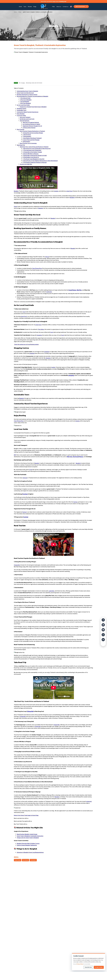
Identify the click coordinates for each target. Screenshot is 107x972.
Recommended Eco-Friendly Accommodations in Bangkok (32, 96)
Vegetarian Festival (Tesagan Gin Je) (32, 126)
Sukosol (47, 257)
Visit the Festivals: (24, 121)
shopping (39, 335)
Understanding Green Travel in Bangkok (27, 91)
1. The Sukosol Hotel (25, 98)
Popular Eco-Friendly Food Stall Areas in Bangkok (33, 107)
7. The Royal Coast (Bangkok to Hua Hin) (33, 159)
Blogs (20, 12)
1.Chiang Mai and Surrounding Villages (33, 133)
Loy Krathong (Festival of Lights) (31, 124)
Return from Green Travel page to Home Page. (26, 815)
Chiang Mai (17, 565)
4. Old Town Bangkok (25, 103)
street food (69, 191)
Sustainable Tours (21, 110)
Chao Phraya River (37, 268)
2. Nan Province (27, 134)
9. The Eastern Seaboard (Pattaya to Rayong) (35, 162)
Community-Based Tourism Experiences (27, 112)
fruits (30, 469)
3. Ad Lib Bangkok (24, 101)
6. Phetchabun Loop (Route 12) (31, 157)
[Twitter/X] (103, 624)
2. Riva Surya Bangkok (25, 100)
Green (15, 206)
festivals (25, 478)
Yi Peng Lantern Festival (29, 127)
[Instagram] (103, 634)
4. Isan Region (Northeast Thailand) (32, 138)
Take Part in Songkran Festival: (31, 122)
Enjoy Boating (20, 114)
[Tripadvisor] (103, 639)
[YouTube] (103, 629)
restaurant (89, 801)
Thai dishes (41, 329)
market (53, 367)
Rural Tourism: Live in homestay (28, 143)
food (24, 312)
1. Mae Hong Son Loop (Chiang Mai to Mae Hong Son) (37, 148)
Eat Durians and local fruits (27, 119)
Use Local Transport (25, 117)
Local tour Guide (21, 115)
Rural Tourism (20, 129)
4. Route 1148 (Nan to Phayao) (30, 154)
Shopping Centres (21, 108)
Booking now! (63, 1)
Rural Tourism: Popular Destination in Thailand (32, 131)
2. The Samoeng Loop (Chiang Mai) (32, 150)
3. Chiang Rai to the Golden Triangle (32, 152)
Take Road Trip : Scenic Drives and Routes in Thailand (34, 147)
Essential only (88, 967)
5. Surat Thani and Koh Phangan (31, 140)
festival (75, 502)
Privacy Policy (80, 964)
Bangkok (16, 191)
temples (56, 191)
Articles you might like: (26, 164)
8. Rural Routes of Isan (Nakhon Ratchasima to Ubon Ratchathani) (40, 161)
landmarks (49, 292)
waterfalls (51, 591)
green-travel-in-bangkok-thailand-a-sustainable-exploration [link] (37, 12)
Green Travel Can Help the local (25, 93)
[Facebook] (103, 620)
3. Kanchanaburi (27, 136)
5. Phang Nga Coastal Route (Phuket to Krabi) (35, 155)
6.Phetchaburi (26, 141)
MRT (15, 455)
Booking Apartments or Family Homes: (27, 94)
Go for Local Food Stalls (23, 105)
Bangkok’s (78, 463)
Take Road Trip (21, 145)
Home (15, 12)
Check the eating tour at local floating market (26, 344)
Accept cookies (98, 967)
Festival (24, 512)
